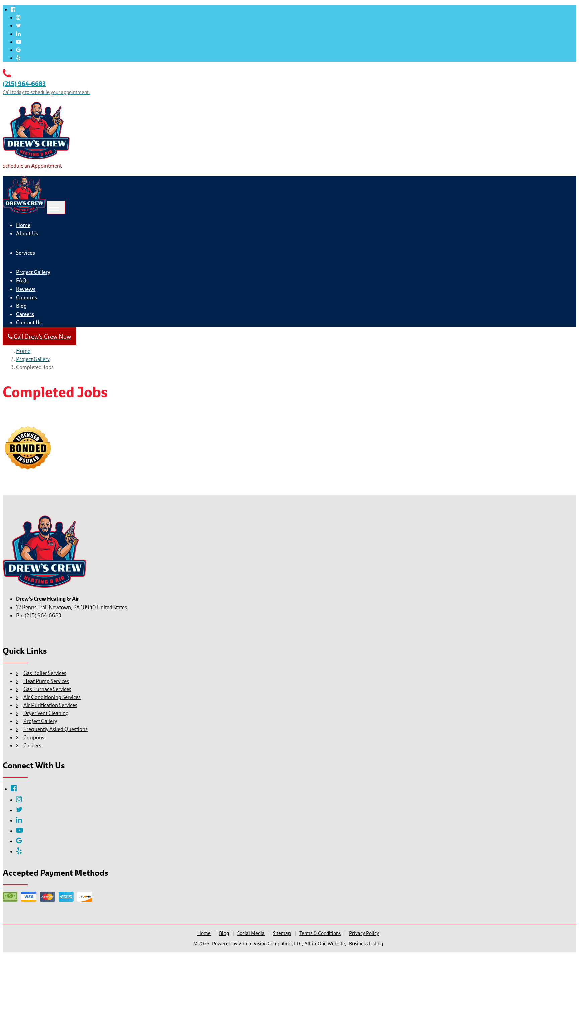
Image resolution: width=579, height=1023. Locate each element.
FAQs (22, 280)
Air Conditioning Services (52, 697)
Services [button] (25, 252)
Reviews (25, 289)
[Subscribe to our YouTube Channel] (18, 41)
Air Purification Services (50, 705)
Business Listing (366, 943)
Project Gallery (33, 272)
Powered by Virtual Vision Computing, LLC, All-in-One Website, (279, 943)
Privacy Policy (364, 933)
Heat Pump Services (46, 681)
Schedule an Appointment (32, 165)
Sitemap (282, 933)
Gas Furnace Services (47, 689)
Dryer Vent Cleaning (46, 713)
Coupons (26, 297)
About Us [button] (27, 233)
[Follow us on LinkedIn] (18, 33)
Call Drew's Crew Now (41, 336)
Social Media (251, 933)
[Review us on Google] (18, 49)
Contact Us (29, 322)
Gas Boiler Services (44, 672)
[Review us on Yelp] (18, 57)
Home (23, 225)
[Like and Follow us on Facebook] (13, 9)
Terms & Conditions (320, 933)
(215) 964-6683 (43, 615)
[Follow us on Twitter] (18, 25)
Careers (25, 314)
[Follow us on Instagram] (18, 17)
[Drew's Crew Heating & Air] (36, 157)
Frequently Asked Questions (55, 729)
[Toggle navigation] (56, 207)
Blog (21, 305)
